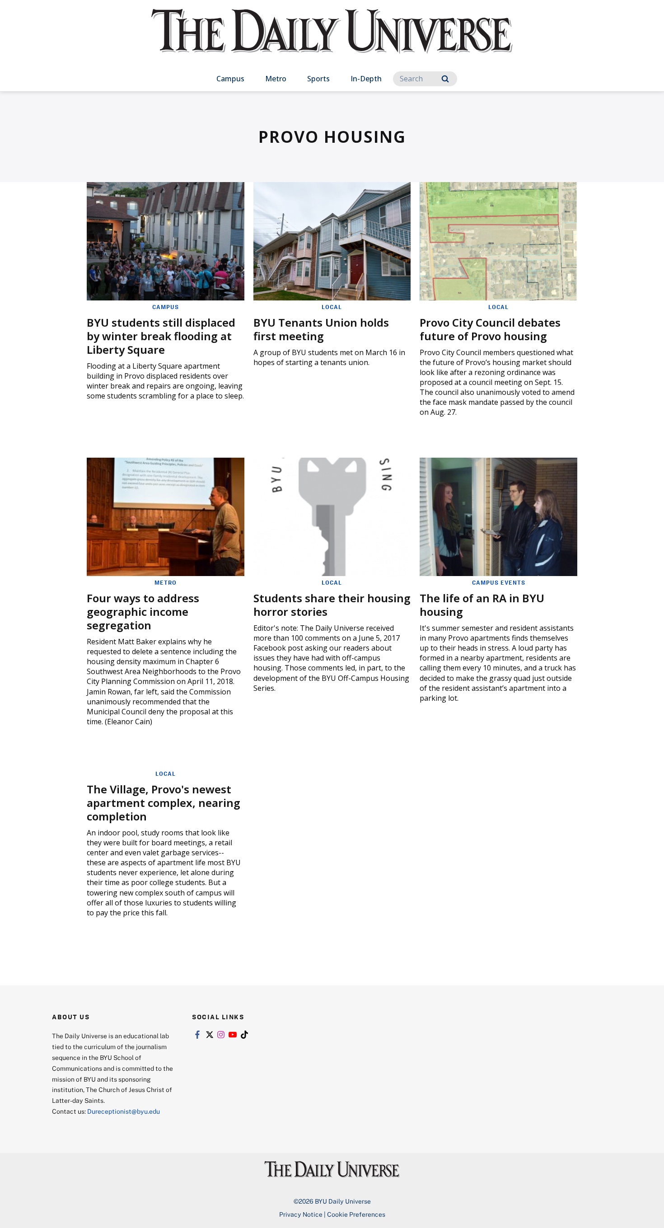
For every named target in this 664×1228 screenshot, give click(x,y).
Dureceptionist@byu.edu (123, 1111)
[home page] (332, 40)
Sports (318, 79)
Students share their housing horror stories (332, 605)
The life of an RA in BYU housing (482, 605)
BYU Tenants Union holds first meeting (321, 329)
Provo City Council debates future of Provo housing (490, 329)
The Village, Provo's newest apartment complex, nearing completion (163, 803)
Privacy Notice (301, 1214)
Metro (275, 79)
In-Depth (366, 79)
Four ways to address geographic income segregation (143, 612)
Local (332, 307)
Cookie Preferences (356, 1214)
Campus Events (498, 582)
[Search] (445, 79)
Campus (230, 79)
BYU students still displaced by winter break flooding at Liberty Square (161, 336)
